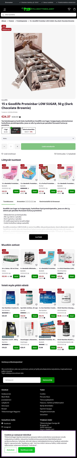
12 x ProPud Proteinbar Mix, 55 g (49, 183)
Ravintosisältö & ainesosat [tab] (50, 201)
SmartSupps (23, 342)
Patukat (11, 21)
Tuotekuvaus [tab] (8, 201)
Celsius (4, 271)
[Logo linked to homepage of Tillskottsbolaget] (38, 9)
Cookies (43, 394)
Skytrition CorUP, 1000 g (10, 339)
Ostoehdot (44, 415)
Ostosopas (5, 406)
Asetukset (10, 450)
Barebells (4, 186)
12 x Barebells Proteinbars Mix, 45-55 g (32, 183)
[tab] (26, 201)
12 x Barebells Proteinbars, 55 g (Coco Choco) (53, 268)
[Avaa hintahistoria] (20, 117)
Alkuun (4, 21)
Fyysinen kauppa (46, 409)
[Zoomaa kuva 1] (38, 62)
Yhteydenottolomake (47, 412)
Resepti (4, 409)
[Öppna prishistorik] (7, 193)
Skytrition (4, 342)
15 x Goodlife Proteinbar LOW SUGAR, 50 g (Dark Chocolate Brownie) (52, 21)
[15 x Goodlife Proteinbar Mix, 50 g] (28, 130)
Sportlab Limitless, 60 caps (29, 308)
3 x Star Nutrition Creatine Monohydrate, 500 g (54, 308)
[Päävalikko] (5, 9)
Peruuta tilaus (45, 397)
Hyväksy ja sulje (27, 450)
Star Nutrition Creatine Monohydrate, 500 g (16, 308)
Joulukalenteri (6, 400)
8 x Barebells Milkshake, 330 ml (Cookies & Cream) (36, 268)
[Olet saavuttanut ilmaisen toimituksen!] (4, 146)
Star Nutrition (6, 310)
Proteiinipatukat (21, 21)
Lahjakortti (5, 403)
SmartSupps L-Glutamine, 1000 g (31, 339)
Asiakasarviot (6, 394)
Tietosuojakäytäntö (47, 400)
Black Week (5, 397)
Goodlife (5, 100)
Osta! (16, 191)
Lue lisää (38, 237)
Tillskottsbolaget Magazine (11, 412)
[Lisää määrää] (17, 146)
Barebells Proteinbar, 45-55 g (48, 339)
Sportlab (22, 310)
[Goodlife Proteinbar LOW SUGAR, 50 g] (6, 130)
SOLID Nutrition (61, 271)
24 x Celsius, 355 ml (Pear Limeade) (13, 268)
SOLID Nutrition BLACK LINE (65, 342)
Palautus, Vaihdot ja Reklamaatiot (52, 403)
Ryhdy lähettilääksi (46, 406)
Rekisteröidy (47, 380)
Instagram (7, 427)
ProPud (41, 186)
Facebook (7, 423)
